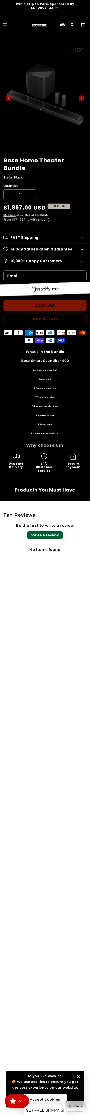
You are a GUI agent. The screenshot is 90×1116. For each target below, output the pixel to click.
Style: (13, 177)
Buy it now (45, 318)
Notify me (48, 289)
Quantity (10, 185)
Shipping (9, 214)
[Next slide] (81, 98)
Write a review (45, 535)
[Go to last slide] (8, 98)
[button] (5, 25)
